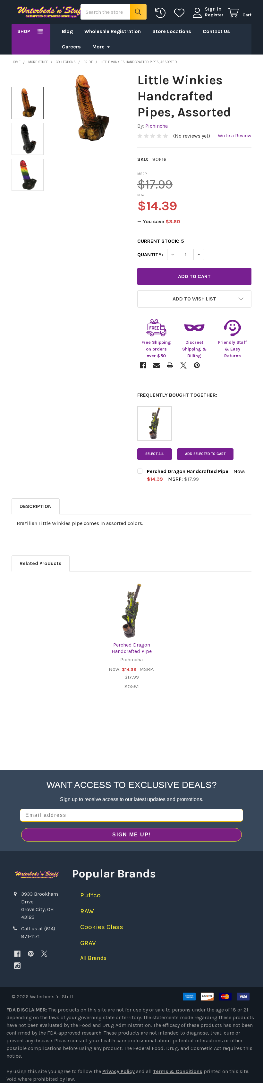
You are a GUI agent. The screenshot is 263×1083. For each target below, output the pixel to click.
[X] (44, 954)
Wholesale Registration (112, 31)
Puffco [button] (90, 895)
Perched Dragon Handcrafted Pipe (132, 648)
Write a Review (234, 135)
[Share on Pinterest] (197, 365)
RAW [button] (87, 911)
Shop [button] (23, 31)
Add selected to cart (205, 454)
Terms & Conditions (177, 1071)
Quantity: (150, 254)
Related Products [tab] (41, 563)
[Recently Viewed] (161, 13)
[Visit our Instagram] (17, 965)
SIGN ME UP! (131, 834)
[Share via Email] (156, 365)
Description (36, 506)
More (98, 47)
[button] (194, 299)
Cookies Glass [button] (101, 927)
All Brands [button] (93, 957)
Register (214, 15)
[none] (90, 108)
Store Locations (171, 31)
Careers (71, 47)
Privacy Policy (118, 1071)
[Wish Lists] (180, 13)
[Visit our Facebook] (17, 954)
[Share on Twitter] (183, 365)
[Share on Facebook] (143, 365)
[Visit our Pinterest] (31, 954)
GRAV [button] (88, 943)
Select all (154, 454)
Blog (67, 31)
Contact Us (216, 31)
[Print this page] (170, 365)
